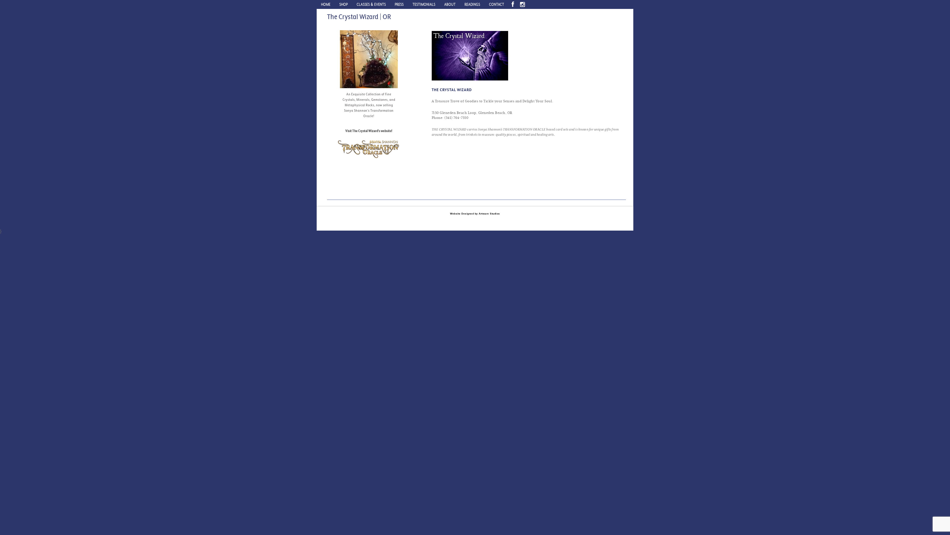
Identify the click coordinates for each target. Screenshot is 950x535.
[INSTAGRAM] (522, 4)
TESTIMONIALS (424, 4)
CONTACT (496, 4)
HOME (326, 4)
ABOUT (450, 4)
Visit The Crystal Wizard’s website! (368, 131)
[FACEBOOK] (513, 4)
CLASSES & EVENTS (371, 4)
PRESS (399, 4)
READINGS (472, 4)
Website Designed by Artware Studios (475, 213)
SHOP (343, 4)
